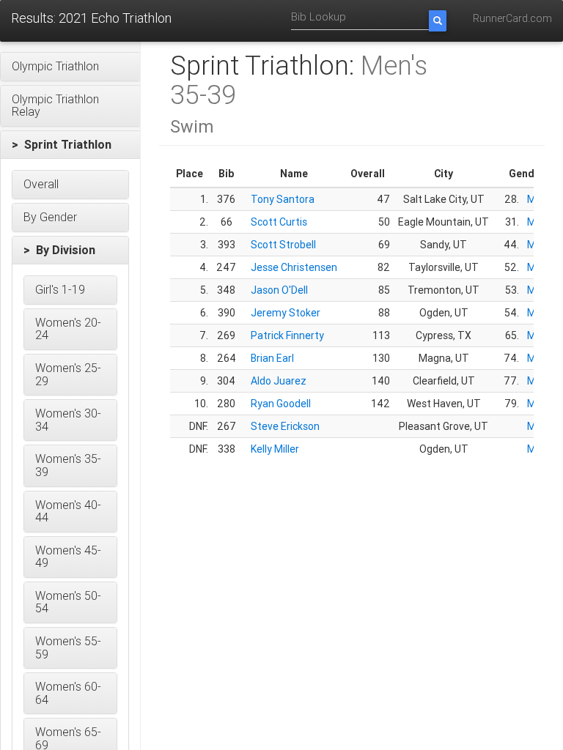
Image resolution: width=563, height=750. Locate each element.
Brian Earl (272, 358)
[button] (70, 67)
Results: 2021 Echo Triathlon (91, 18)
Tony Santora (282, 199)
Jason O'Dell (279, 290)
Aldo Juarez (278, 380)
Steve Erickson (285, 426)
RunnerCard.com (512, 18)
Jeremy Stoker (285, 312)
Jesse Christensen (294, 267)
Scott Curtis (279, 222)
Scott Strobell (283, 244)
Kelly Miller (275, 449)
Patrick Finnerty (287, 335)
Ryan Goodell (281, 403)
